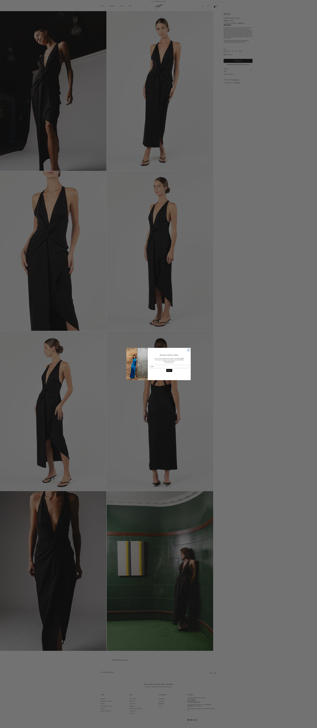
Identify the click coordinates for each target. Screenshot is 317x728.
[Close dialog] (188, 350)
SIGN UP (169, 370)
